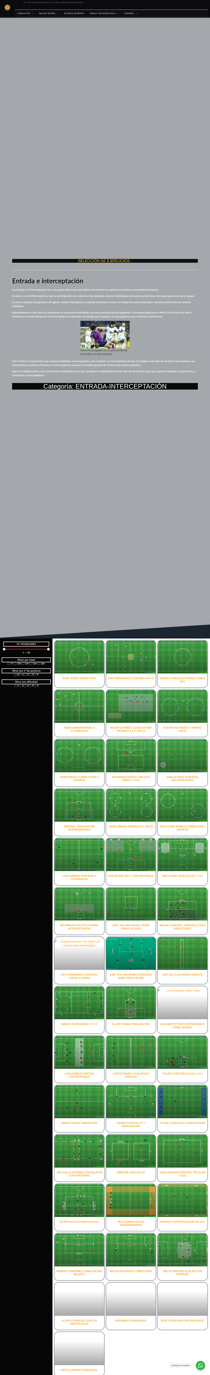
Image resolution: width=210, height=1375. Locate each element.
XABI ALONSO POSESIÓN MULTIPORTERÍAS (182, 778)
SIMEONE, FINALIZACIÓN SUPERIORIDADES (79, 828)
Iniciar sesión (47, 13)
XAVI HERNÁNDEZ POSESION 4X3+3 (131, 678)
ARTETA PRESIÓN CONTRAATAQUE (182, 1320)
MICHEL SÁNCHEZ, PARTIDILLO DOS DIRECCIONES (182, 927)
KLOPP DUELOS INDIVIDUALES (79, 1221)
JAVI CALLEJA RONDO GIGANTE (182, 974)
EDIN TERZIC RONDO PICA (79, 678)
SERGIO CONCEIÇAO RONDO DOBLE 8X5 (182, 680)
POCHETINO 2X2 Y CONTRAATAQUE (131, 875)
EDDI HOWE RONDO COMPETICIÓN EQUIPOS (182, 828)
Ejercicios (24, 13)
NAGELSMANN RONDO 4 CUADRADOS (79, 729)
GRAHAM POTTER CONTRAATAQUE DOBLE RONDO (182, 1025)
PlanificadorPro (74, 13)
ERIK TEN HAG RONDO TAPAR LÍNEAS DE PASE (130, 927)
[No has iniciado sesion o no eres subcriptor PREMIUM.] (17, 2)
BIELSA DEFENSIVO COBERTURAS (131, 1271)
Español (129, 13)
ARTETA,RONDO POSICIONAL (79, 1370)
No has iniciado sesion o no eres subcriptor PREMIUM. (53, 2)
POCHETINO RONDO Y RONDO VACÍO (182, 729)
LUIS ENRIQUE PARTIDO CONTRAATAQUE (79, 1075)
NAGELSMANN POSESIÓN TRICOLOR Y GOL (182, 1174)
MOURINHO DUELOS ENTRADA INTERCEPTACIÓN (79, 927)
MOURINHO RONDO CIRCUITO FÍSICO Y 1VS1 (131, 778)
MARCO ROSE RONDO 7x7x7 (79, 1024)
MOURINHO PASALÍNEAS (130, 1320)
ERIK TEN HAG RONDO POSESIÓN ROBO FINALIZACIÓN (131, 976)
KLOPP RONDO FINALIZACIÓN (130, 1024)
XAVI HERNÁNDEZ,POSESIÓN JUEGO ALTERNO (79, 976)
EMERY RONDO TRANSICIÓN (79, 1123)
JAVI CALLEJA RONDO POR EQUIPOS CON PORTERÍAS (79, 1174)
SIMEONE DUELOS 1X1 (131, 1172)
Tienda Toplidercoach (102, 13)
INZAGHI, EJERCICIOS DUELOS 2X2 (182, 1221)
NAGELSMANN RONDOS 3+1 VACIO (131, 826)
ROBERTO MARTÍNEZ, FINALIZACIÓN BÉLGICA (79, 1272)
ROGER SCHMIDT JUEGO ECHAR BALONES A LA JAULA (130, 729)
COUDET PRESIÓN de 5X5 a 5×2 (182, 1073)
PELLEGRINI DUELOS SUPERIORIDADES (131, 1223)
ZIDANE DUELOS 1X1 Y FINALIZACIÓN (131, 1124)
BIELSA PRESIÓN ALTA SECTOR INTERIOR (182, 1272)
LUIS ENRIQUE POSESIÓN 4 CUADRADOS (79, 877)
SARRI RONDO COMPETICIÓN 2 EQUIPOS (79, 778)
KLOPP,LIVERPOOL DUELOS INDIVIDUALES (79, 1322)
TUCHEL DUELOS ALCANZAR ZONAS (182, 1123)
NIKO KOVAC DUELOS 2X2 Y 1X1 (182, 875)
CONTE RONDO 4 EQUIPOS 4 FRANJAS (131, 1075)
